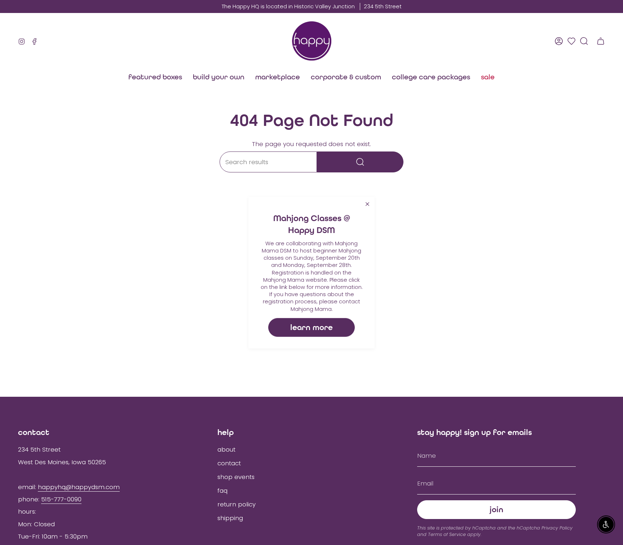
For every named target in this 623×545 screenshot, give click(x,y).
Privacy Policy (557, 528)
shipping (230, 518)
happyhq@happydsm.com (79, 487)
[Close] (367, 203)
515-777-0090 (61, 499)
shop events (236, 477)
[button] (277, 77)
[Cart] (600, 41)
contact (229, 463)
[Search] (360, 161)
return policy (236, 504)
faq (222, 490)
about (226, 449)
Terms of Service (447, 534)
